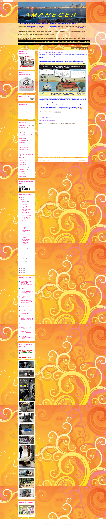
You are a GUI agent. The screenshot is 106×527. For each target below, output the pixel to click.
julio (23, 254)
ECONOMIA (22, 145)
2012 (22, 272)
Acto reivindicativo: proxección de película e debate (26, 332)
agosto (23, 252)
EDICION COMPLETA (24, 147)
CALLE (20, 132)
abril (23, 259)
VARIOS (21, 173)
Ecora (22, 323)
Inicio (64, 160)
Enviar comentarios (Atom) (65, 164)
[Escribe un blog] (56, 112)
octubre (24, 248)
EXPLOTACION (22, 157)
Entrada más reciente (44, 160)
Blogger (70, 524)
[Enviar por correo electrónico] (55, 112)
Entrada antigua (83, 160)
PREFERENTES (23, 167)
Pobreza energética (26, 215)
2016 (22, 197)
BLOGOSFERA (22, 127)
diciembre (24, 201)
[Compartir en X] (57, 112)
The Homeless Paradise (26, 306)
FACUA (22, 288)
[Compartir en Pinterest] (60, 112)
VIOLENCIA (22, 176)
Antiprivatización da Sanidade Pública (26, 282)
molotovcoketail (56, 524)
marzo (23, 261)
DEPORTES (22, 138)
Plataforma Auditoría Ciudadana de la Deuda (26, 301)
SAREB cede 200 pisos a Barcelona (26, 231)
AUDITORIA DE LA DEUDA (25, 125)
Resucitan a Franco (25, 313)
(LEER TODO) (78, 108)
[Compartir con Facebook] (59, 112)
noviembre (24, 246)
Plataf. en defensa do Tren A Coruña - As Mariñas (26, 329)
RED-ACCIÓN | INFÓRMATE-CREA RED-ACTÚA (27, 337)
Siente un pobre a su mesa (26, 207)
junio (23, 256)
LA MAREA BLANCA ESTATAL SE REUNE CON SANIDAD (26, 285)
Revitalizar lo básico (25, 324)
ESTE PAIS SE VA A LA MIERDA (26, 154)
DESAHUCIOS (46, 113)
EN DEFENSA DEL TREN (25, 152)
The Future (23, 308)
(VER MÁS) (31, 39)
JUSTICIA (21, 162)
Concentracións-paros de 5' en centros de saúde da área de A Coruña (27, 319)
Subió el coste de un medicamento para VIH (26, 236)
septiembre (24, 250)
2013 (22, 270)
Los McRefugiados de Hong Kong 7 (26, 218)
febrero (24, 263)
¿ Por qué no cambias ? (25, 203)
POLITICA (21, 164)
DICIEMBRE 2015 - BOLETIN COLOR (26, 227)
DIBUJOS (21, 142)
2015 (22, 199)
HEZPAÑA (21, 160)
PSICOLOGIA (22, 169)
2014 (22, 268)
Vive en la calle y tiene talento (25, 221)
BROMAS (21, 130)
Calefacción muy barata (25, 243)
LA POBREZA (25, 224)
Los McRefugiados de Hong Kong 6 (26, 240)
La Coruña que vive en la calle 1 (26, 210)
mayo (23, 258)
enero (23, 265)
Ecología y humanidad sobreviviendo (26, 311)
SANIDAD (21, 171)
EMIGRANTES (22, 149)
